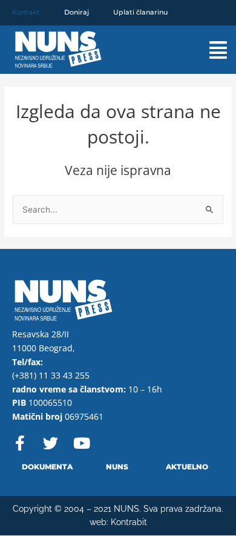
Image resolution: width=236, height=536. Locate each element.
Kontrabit (129, 522)
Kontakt (26, 12)
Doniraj (76, 12)
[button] (207, 50)
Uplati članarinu (140, 12)
